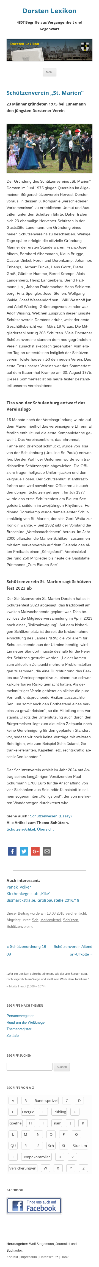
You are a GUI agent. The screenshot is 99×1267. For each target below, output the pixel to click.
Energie (28, 1111)
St (63, 1145)
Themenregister (19, 1029)
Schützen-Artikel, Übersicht (30, 829)
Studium (80, 1145)
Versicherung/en (22, 1168)
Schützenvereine (20, 927)
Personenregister (20, 1016)
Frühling (59, 1111)
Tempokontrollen (36, 1156)
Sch (35, 920)
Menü (49, 72)
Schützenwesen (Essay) (51, 816)
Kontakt (12, 1257)
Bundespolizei (46, 1100)
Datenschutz (48, 1257)
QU (13, 1145)
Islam (57, 1123)
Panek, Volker (19, 887)
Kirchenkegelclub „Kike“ (28, 893)
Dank (64, 1257)
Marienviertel (50, 920)
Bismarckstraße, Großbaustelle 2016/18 (43, 900)
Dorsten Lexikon (50, 11)
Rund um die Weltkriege (26, 1022)
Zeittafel (13, 1036)
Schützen (70, 920)
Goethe (15, 1123)
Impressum (28, 1257)
